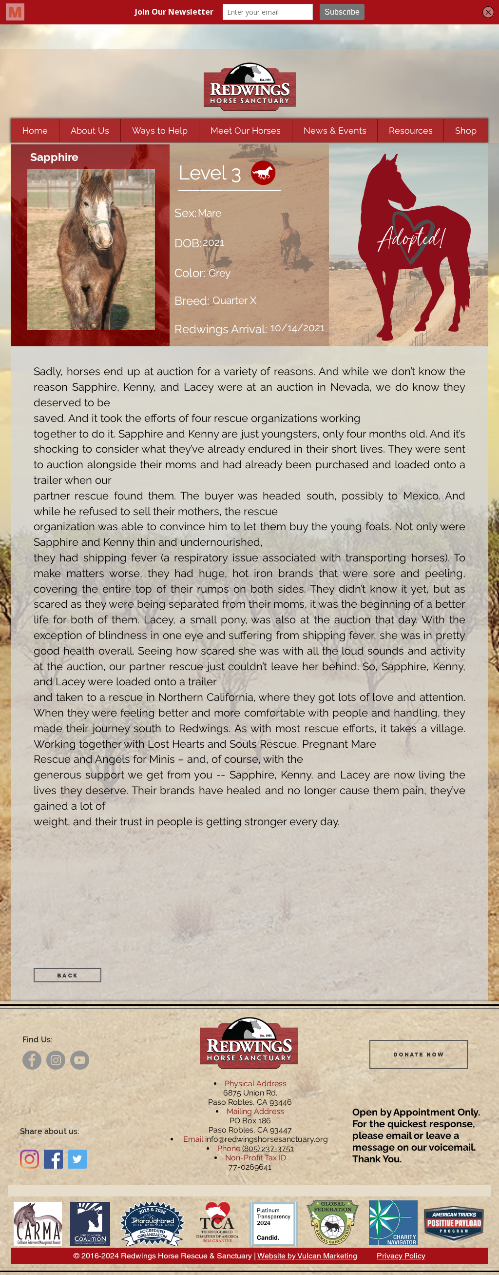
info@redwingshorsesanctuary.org (266, 1139)
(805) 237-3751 (268, 1148)
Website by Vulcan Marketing (307, 1255)
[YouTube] (79, 1060)
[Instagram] (55, 1060)
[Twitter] (77, 1159)
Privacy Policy (401, 1255)
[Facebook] (31, 1060)
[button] (89, 130)
